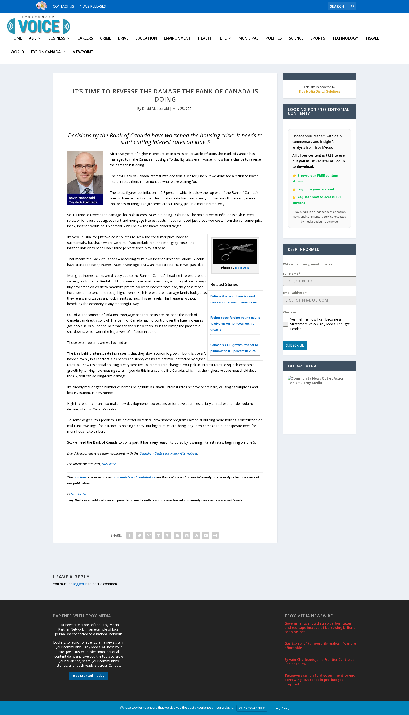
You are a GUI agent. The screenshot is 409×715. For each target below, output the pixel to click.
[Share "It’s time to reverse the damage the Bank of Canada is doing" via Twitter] (139, 535)
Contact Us (63, 6)
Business (56, 38)
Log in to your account (315, 189)
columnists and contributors (135, 477)
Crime (105, 38)
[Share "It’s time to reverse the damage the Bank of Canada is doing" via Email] (205, 535)
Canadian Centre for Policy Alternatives (168, 453)
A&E (32, 38)
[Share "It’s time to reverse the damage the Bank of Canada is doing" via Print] (215, 535)
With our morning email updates (307, 264)
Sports (318, 38)
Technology (345, 38)
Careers (85, 38)
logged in (80, 584)
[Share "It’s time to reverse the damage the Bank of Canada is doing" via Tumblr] (158, 535)
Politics (274, 38)
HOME (16, 38)
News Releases (93, 6)
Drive (123, 38)
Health (205, 38)
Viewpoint (83, 52)
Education (146, 38)
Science (296, 38)
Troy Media (78, 494)
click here (109, 464)
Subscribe (295, 345)
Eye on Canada (46, 52)
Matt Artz (242, 268)
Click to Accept (252, 708)
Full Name (292, 274)
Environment (177, 38)
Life (223, 38)
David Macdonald (155, 108)
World (17, 52)
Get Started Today (89, 675)
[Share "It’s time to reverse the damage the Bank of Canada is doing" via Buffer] (186, 535)
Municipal (248, 38)
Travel (372, 38)
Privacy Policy (279, 708)
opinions (80, 477)
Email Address (295, 293)
